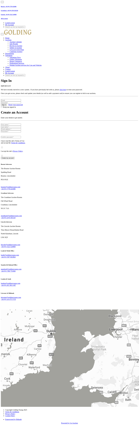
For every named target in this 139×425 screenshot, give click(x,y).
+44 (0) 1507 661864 (8, 257)
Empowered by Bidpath (13, 419)
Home (7, 38)
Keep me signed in (9, 107)
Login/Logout (10, 23)
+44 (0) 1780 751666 (8, 271)
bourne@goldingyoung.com (10, 187)
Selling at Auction (16, 48)
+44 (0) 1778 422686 (10, 6)
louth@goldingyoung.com (10, 255)
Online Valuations (16, 59)
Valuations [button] (8, 55)
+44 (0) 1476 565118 (12, 10)
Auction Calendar (16, 42)
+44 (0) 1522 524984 (11, 14)
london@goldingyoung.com (10, 283)
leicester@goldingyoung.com (11, 297)
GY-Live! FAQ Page (17, 50)
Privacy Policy (18, 151)
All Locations (4, 18)
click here (63, 90)
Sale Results (14, 44)
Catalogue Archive (16, 52)
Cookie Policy (10, 416)
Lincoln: (3, 14)
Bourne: (3, 6)
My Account (9, 25)
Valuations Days (15, 57)
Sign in (4, 105)
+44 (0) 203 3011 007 (8, 285)
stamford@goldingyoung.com (11, 269)
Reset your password (15, 105)
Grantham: (4, 10)
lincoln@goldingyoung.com (10, 245)
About (7, 67)
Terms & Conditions (18, 143)
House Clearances (16, 61)
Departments (9, 53)
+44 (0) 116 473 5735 (8, 299)
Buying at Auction (16, 46)
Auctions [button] (8, 40)
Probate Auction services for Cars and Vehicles (26, 65)
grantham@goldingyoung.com (11, 216)
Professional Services (17, 63)
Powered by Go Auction (69, 423)
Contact (8, 69)
